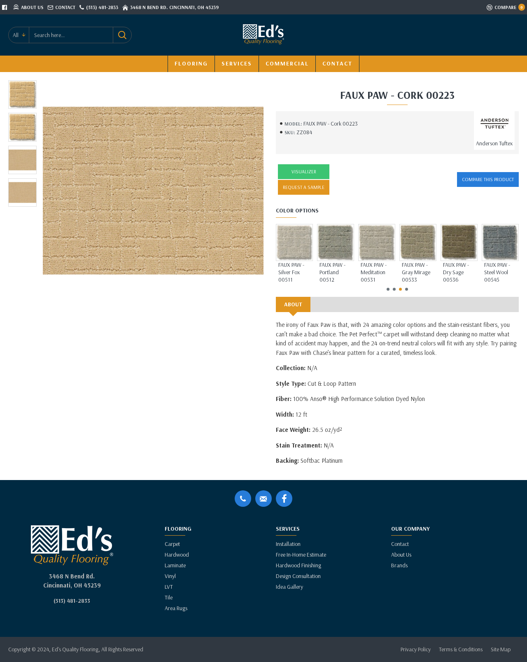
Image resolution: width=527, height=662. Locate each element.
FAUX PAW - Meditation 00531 (374, 272)
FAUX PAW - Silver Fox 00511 (291, 272)
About (293, 304)
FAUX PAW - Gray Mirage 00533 (416, 272)
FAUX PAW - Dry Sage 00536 (456, 272)
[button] (388, 289)
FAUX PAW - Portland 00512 (332, 272)
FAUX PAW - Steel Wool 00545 (497, 272)
